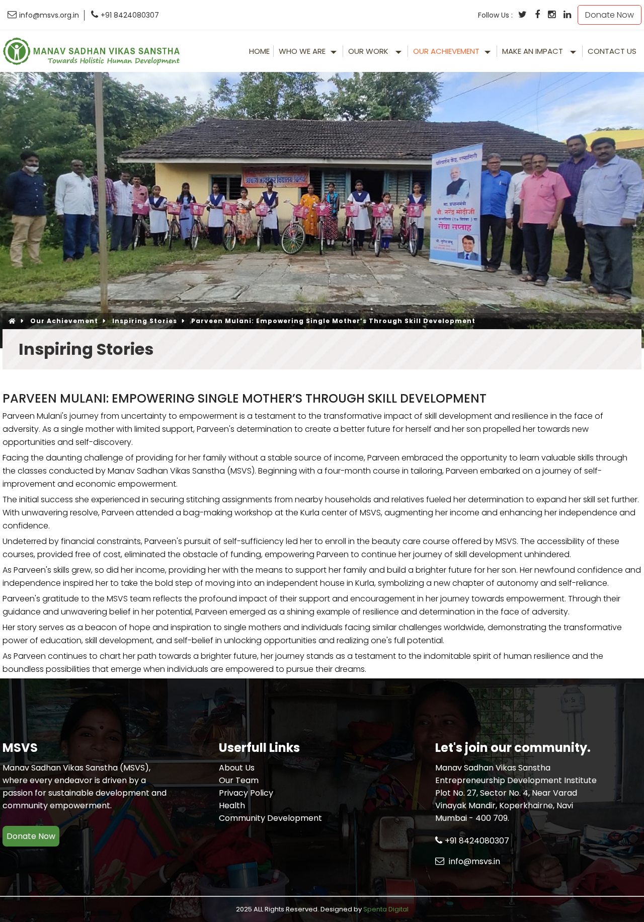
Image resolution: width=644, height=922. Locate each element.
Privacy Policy (246, 793)
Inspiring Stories (144, 321)
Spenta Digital (386, 909)
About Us (237, 768)
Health (232, 805)
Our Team (239, 780)
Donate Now (609, 15)
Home (259, 51)
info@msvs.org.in (49, 15)
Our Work (369, 51)
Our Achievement (446, 51)
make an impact (533, 51)
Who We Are (302, 51)
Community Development (270, 818)
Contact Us (612, 51)
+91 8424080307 (130, 15)
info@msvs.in (473, 861)
